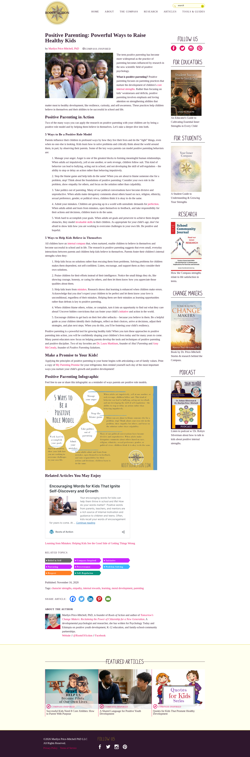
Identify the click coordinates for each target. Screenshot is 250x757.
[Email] (108, 599)
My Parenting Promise (68, 364)
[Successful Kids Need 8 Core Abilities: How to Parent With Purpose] (71, 689)
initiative (123, 311)
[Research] (186, 246)
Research (151, 11)
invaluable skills (84, 222)
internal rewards (91, 588)
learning (106, 588)
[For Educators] (186, 92)
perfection (153, 204)
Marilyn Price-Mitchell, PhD (63, 48)
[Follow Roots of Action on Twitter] (182, 49)
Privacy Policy (50, 748)
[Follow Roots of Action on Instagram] (191, 49)
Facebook (100, 635)
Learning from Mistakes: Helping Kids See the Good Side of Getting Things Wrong (90, 543)
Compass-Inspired (98, 49)
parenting (139, 588)
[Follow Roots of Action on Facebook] (173, 49)
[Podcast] (186, 404)
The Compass (129, 11)
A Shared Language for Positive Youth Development (120, 712)
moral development (122, 588)
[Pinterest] (99, 599)
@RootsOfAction (82, 635)
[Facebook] (73, 599)
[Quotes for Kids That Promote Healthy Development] (178, 689)
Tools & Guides (193, 11)
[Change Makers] (186, 325)
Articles (170, 11)
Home (95, 11)
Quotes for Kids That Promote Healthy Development (174, 712)
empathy (77, 588)
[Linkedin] (90, 599)
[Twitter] (82, 599)
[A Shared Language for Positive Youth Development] (125, 689)
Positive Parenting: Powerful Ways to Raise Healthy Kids (95, 38)
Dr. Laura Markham (107, 343)
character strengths (61, 588)
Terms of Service (68, 748)
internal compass (76, 243)
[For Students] (186, 168)
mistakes (82, 289)
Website (66, 635)
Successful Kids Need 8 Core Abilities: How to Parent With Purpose (70, 712)
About (109, 11)
